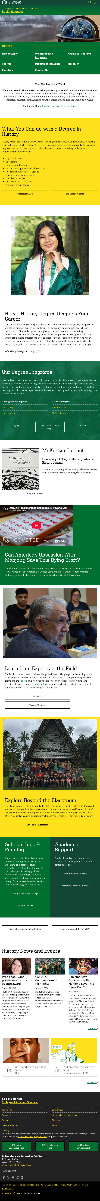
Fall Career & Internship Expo (74, 1057)
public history (40, 684)
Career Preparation (10, 1125)
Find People (7, 1188)
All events (92, 1082)
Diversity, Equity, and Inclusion (65, 1115)
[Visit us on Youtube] (12, 1177)
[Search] (90, 2)
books (24, 680)
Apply (16, 425)
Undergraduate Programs (44, 55)
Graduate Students (75, 194)
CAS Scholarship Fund (50, 1146)
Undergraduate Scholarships (25, 893)
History (7, 45)
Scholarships (57, 1109)
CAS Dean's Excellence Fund (16, 1146)
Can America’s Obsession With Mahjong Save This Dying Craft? (81, 982)
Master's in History (61, 407)
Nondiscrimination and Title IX (33, 1184)
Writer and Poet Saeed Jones (26, 1057)
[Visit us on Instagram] (17, 1177)
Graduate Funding (25, 905)
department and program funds (32, 1136)
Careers (77, 1184)
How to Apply (10, 54)
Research (73, 64)
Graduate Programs (79, 54)
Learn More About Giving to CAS (75, 929)
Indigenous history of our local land (58, 105)
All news (92, 1028)
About (54, 1125)
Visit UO (83, 425)
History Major (8, 407)
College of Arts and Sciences (20, 1102)
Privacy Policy (66, 1184)
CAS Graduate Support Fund (83, 1146)
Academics (6, 1115)
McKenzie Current (34, 493)
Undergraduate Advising (75, 873)
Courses (6, 64)
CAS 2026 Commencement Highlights (46, 980)
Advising (5, 1130)
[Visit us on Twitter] (8, 1177)
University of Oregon (13, 1193)
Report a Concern (10, 1184)
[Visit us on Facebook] (4, 1177)
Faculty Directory (37, 705)
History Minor (8, 413)
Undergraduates (25, 194)
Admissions (7, 1109)
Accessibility (53, 1184)
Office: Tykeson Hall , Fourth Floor (16, 1165)
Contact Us (41, 70)
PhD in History (59, 413)
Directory (7, 70)
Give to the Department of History (25, 929)
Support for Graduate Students (75, 885)
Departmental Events (47, 64)
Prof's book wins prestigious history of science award (16, 980)
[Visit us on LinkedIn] (22, 1177)
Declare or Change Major (50, 427)
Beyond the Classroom (37, 825)
